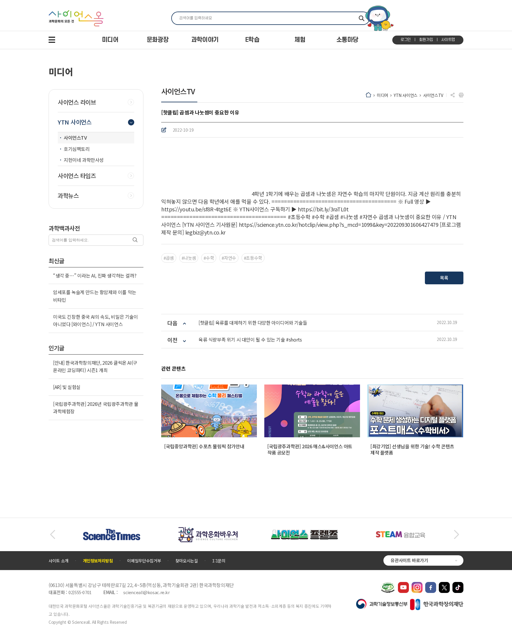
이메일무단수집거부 (144, 561)
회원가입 (426, 40)
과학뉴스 (68, 196)
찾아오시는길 (186, 561)
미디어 (382, 95)
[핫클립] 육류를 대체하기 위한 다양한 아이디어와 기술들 (253, 323)
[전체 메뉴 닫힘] (52, 40)
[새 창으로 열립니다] (403, 584)
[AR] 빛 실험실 (67, 386)
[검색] (136, 240)
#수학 (209, 258)
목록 (444, 278)
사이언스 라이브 (77, 102)
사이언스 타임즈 (77, 176)
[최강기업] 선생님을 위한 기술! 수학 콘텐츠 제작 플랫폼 (412, 449)
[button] (53, 534)
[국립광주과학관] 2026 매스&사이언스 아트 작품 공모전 (309, 449)
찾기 (361, 18)
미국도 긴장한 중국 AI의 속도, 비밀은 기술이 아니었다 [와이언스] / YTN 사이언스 (95, 320)
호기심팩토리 (77, 148)
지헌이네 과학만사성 (84, 159)
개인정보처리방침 (98, 561)
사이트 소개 (58, 561)
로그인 (406, 40)
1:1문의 (218, 561)
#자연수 (229, 258)
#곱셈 (169, 258)
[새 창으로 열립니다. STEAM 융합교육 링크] (400, 533)
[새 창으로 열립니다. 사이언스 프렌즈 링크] (304, 532)
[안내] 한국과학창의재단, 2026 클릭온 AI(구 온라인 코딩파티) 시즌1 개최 (95, 366)
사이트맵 (448, 40)
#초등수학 (253, 258)
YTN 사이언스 (405, 95)
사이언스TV (433, 95)
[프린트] (461, 95)
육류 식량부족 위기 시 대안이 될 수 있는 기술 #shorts (250, 339)
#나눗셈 (189, 258)
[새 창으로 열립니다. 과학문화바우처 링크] (208, 529)
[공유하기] (453, 95)
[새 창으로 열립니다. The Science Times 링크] (111, 531)
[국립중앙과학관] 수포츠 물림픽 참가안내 (204, 446)
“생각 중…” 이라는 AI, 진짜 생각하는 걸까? (94, 275)
